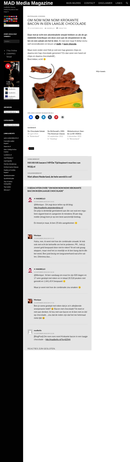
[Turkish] (16, 21)
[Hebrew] (9, 19)
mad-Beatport (8, 158)
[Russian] (12, 21)
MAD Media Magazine (28, 3)
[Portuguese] (9, 21)
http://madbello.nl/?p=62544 (57, 339)
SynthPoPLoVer (9, 178)
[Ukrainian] (5, 23)
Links (119, 3)
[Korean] (5, 21)
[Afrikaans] (5, 16)
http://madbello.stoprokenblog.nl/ (48, 208)
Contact (89, 3)
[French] (16, 16)
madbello (38, 330)
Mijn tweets (100, 71)
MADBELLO (50, 28)
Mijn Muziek (73, 3)
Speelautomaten (9, 175)
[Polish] (7, 21)
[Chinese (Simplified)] (9, 16)
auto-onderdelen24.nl (11, 138)
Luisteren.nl (8, 155)
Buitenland (32, 16)
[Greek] (7, 19)
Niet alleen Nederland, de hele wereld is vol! (50, 175)
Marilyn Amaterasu (10, 164)
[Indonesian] (12, 19)
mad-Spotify (8, 161)
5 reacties (62, 28)
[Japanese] (16, 19)
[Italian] (14, 19)
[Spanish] (14, 21)
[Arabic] (7, 16)
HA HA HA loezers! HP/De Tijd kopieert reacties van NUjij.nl (54, 163)
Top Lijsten (7, 187)
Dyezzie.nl (7, 146)
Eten (31, 148)
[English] (14, 16)
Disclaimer (105, 3)
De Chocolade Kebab (36, 131)
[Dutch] (12, 16)
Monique (37, 235)
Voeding (41, 16)
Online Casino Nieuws (11, 167)
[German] (5, 19)
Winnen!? (7, 190)
